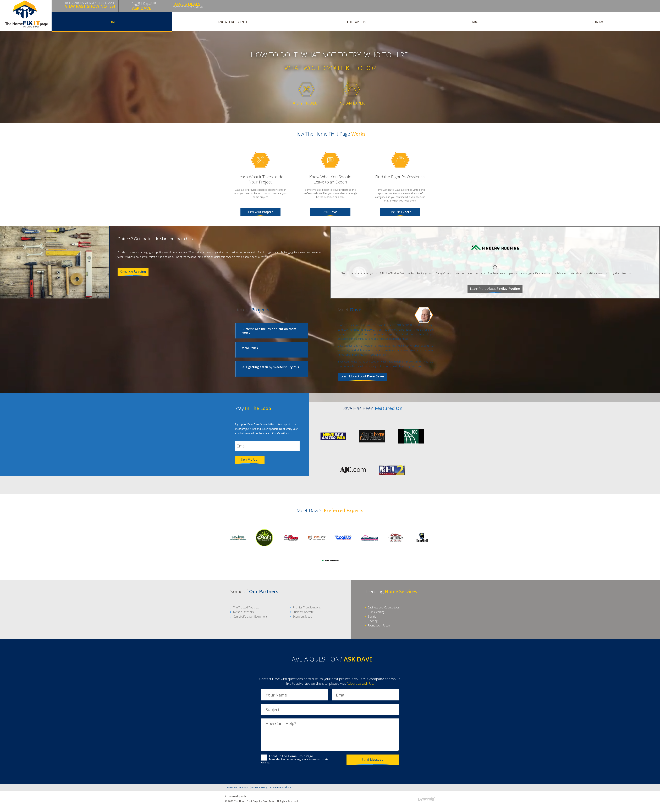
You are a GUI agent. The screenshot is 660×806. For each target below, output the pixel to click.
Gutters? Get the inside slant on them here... (157, 238)
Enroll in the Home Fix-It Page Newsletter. (294, 759)
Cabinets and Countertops (383, 607)
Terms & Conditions (237, 787)
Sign (249, 459)
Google (423, 787)
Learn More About (495, 288)
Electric (371, 616)
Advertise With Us (281, 787)
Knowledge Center (234, 22)
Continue (133, 271)
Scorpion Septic (302, 616)
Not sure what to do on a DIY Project (144, 6)
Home (111, 22)
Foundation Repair (378, 625)
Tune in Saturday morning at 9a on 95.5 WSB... (90, 5)
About (477, 22)
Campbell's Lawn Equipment (250, 616)
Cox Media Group (254, 796)
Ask (330, 212)
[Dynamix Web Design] (426, 799)
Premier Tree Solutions (307, 607)
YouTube (431, 787)
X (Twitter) (416, 787)
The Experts (356, 22)
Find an (400, 212)
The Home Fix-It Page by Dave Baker (26, 14)
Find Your (260, 212)
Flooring (372, 621)
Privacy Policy (259, 787)
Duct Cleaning (375, 612)
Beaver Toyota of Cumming (188, 5)
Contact (599, 22)
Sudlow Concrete (303, 612)
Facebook (409, 787)
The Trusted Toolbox (246, 607)
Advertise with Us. (360, 683)
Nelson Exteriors (243, 612)
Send (372, 759)
